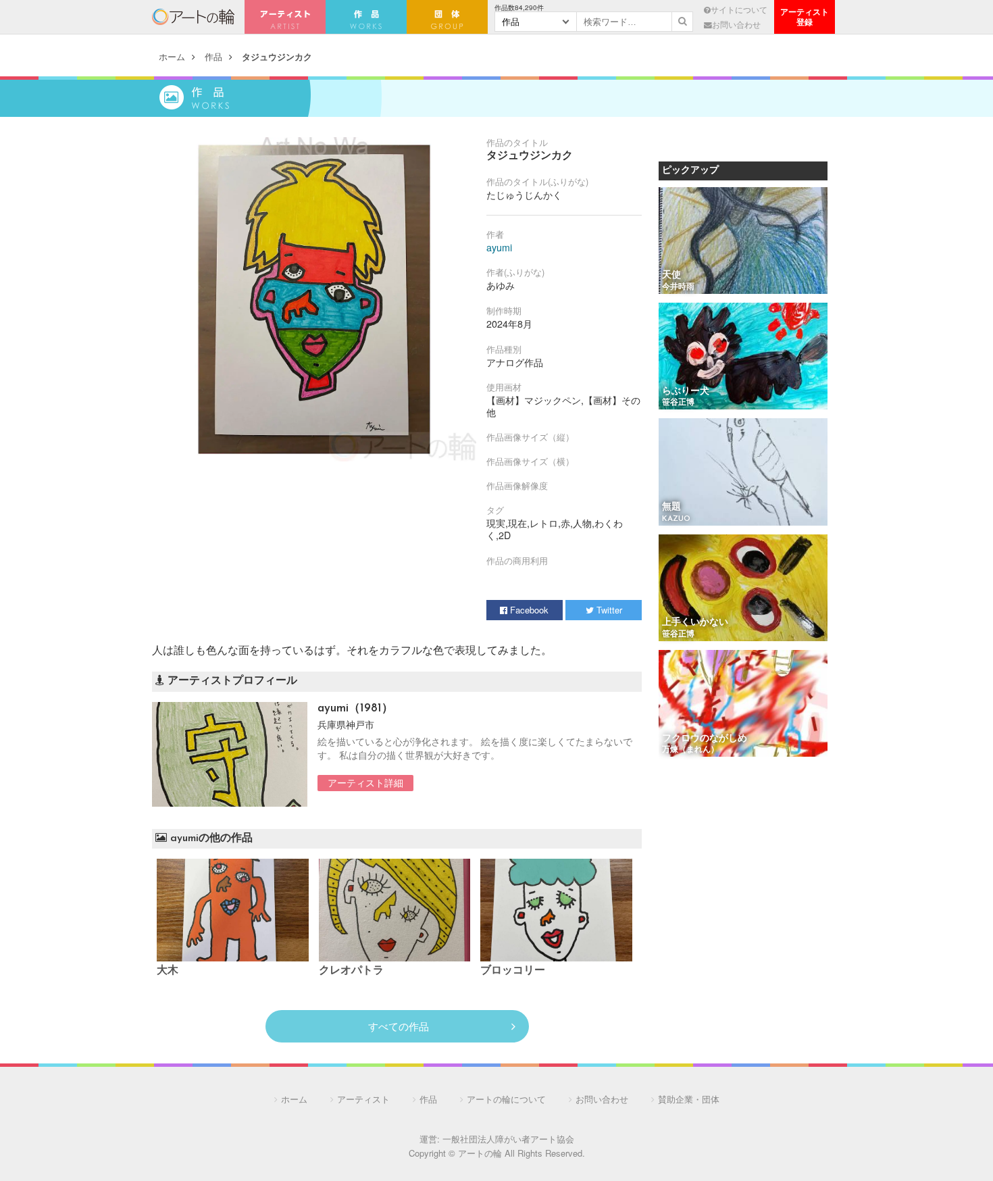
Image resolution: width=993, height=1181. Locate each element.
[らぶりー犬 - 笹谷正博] (743, 357)
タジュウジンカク (277, 56)
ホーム (172, 56)
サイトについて (739, 9)
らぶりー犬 (685, 391)
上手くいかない (695, 623)
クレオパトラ (351, 970)
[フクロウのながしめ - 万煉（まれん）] (743, 704)
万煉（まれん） (690, 750)
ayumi (499, 247)
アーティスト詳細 (365, 782)
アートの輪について (506, 1098)
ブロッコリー (512, 970)
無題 (671, 507)
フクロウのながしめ (704, 739)
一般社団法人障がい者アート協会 (508, 1138)
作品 (213, 56)
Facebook (528, 609)
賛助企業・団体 (688, 1098)
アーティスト (285, 17)
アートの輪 (193, 17)
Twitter (608, 609)
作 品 (366, 17)
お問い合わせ (736, 24)
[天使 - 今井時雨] (743, 241)
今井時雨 (678, 287)
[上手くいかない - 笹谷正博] (743, 588)
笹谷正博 (678, 403)
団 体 (447, 17)
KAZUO (676, 519)
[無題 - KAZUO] (743, 472)
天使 (671, 275)
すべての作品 (398, 1026)
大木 (167, 970)
